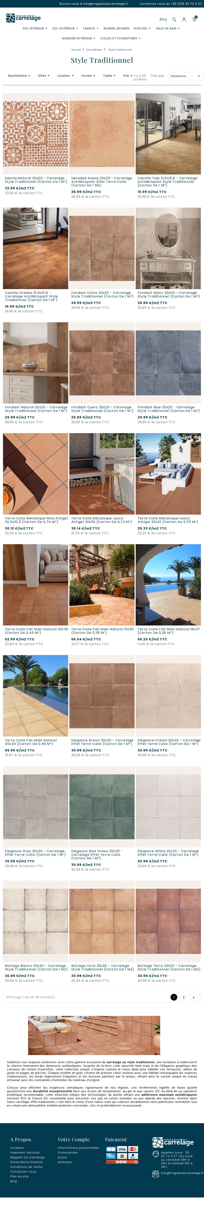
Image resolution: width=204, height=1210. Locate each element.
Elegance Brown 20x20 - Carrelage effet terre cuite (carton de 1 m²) (102, 742)
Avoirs (62, 1157)
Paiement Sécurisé (25, 1153)
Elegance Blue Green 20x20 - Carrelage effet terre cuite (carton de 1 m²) (97, 854)
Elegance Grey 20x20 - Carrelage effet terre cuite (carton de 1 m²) (35, 853)
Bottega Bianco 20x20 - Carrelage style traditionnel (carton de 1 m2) (36, 967)
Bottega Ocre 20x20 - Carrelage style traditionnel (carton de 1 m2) (102, 967)
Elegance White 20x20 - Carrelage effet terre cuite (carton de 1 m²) (168, 853)
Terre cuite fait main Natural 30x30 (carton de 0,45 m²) (36, 631)
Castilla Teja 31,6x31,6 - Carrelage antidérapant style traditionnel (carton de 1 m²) (167, 181)
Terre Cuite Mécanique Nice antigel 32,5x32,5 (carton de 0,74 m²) (36, 520)
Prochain (193, 997)
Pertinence (186, 76)
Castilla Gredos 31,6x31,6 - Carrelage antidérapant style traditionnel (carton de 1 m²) (31, 296)
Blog (163, 19)
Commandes (68, 1153)
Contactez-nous (23, 1172)
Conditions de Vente (26, 1167)
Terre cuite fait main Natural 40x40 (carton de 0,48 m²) (31, 742)
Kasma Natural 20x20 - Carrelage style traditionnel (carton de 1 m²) (36, 180)
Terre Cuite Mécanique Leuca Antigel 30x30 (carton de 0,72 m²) (101, 520)
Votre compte (74, 1139)
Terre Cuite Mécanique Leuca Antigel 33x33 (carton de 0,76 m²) (168, 520)
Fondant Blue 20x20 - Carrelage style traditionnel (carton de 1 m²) (169, 409)
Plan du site (19, 1176)
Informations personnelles (78, 1148)
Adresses (65, 1162)
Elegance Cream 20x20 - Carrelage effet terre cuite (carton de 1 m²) (169, 742)
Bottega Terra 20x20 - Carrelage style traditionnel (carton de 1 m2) (169, 967)
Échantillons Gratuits (26, 1162)
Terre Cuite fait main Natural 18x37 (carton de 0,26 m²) (169, 631)
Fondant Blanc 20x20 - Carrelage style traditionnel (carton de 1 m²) (169, 294)
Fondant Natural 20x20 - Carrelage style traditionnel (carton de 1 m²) (36, 409)
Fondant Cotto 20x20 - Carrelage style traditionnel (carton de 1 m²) (102, 294)
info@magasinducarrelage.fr (105, 4)
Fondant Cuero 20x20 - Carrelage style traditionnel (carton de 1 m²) (102, 409)
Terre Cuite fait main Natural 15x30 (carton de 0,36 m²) (102, 631)
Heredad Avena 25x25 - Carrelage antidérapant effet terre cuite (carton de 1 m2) (101, 181)
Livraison (17, 1148)
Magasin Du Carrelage (27, 1157)
